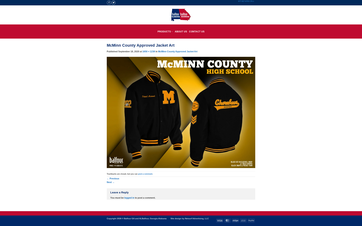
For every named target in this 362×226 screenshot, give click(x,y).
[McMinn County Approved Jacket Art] (181, 112)
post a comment (145, 174)
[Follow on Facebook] (109, 3)
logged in (129, 198)
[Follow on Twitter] (113, 3)
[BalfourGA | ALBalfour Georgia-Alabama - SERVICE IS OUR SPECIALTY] (181, 15)
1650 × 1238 (148, 51)
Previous (113, 178)
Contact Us (196, 31)
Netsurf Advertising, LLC (197, 218)
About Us (181, 31)
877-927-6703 (244, 1)
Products (164, 31)
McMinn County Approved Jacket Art (177, 51)
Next (111, 182)
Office (252, 1)
